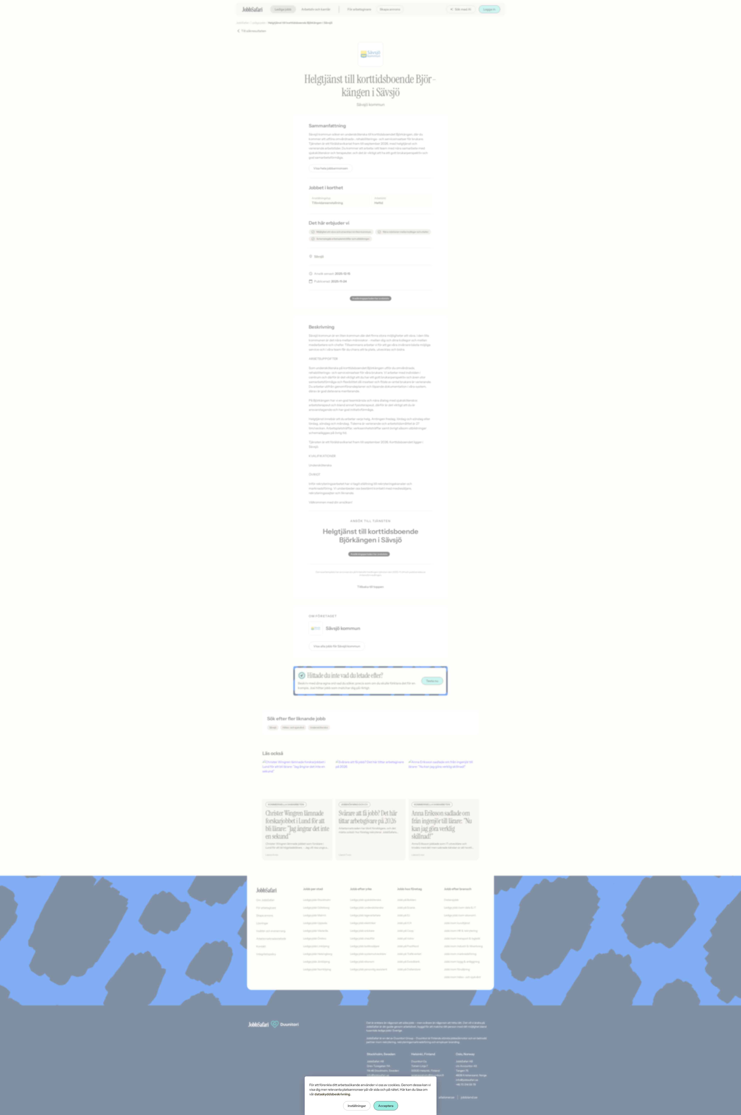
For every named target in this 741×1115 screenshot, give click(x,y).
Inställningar (357, 1106)
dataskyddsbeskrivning (332, 1094)
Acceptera (385, 1106)
